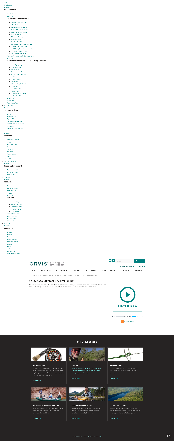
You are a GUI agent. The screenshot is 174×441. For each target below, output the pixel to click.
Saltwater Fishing (16, 204)
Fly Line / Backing (12, 242)
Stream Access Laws (13, 214)
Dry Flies (10, 114)
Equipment (10, 151)
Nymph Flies (11, 119)
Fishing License (12, 216)
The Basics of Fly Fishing (14, 14)
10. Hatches (14, 86)
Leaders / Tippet (12, 239)
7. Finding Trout (16, 79)
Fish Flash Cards (12, 191)
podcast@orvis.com (82, 370)
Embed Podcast (129, 321)
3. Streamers (15, 69)
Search (9, 156)
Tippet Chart (15, 211)
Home (5, 3)
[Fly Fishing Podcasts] (87, 354)
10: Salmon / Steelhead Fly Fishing (21, 44)
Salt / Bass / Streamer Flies (15, 124)
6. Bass (13, 77)
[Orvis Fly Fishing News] (125, 394)
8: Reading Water (16, 39)
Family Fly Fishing (12, 188)
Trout (9, 142)
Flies (8, 237)
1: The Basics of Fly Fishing (19, 22)
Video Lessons (8, 5)
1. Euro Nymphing (16, 65)
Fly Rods (9, 232)
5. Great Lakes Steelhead (18, 74)
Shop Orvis (7, 223)
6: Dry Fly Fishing (16, 34)
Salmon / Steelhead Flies (15, 121)
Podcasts (6, 131)
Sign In (141, 266)
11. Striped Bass (16, 89)
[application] (168, 435)
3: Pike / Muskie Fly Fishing (19, 27)
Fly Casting (10, 98)
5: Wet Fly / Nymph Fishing (19, 32)
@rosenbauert (82, 373)
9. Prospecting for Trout (18, 84)
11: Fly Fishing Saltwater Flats (20, 46)
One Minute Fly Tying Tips (15, 128)
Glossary (10, 186)
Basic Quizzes (11, 218)
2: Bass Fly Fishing (16, 25)
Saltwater (10, 149)
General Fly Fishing (13, 140)
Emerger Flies (11, 116)
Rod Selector (11, 175)
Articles (9, 193)
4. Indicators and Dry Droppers (20, 72)
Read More (36, 381)
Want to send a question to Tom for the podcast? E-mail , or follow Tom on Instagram (87, 370)
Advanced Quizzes (12, 221)
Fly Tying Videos (8, 105)
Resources (7, 177)
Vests (9, 249)
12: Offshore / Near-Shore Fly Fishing (22, 49)
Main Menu (7, 7)
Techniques (10, 126)
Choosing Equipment (10, 161)
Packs (9, 246)
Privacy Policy (99, 436)
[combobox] (124, 261)
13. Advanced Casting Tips (19, 93)
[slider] (119, 316)
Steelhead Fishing (16, 206)
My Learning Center (126, 266)
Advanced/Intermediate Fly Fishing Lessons (20, 56)
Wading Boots (11, 251)
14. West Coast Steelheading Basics (22, 96)
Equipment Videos (12, 172)
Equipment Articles (13, 170)
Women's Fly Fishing (13, 253)
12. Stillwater (15, 91)
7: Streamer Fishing (17, 37)
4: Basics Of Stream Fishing (19, 30)
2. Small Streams (16, 67)
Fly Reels (10, 234)
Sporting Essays (16, 209)
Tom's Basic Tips (12, 103)
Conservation (11, 154)
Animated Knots (9, 159)
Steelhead (10, 147)
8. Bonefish (14, 81)
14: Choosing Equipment (18, 54)
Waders (9, 244)
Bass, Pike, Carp (12, 144)
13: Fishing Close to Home (19, 51)
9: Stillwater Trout (16, 42)
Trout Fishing (15, 202)
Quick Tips (10, 101)
